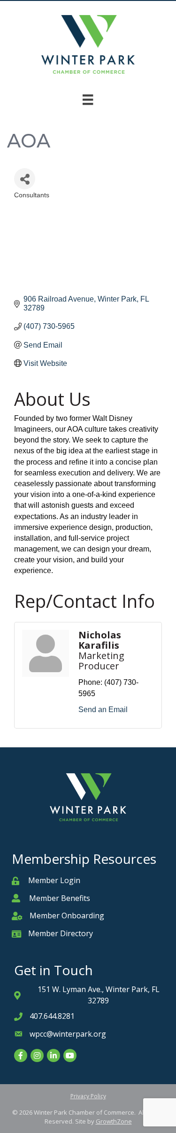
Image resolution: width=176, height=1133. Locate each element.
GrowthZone (114, 1121)
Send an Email (103, 710)
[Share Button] (24, 178)
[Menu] (88, 99)
